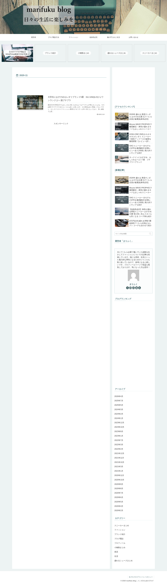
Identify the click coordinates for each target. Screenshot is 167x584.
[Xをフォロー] (127, 287)
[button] (150, 233)
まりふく (133, 284)
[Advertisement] (61, 84)
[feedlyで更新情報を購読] (136, 287)
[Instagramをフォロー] (130, 287)
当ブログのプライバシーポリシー (141, 577)
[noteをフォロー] (133, 287)
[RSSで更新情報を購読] (139, 287)
